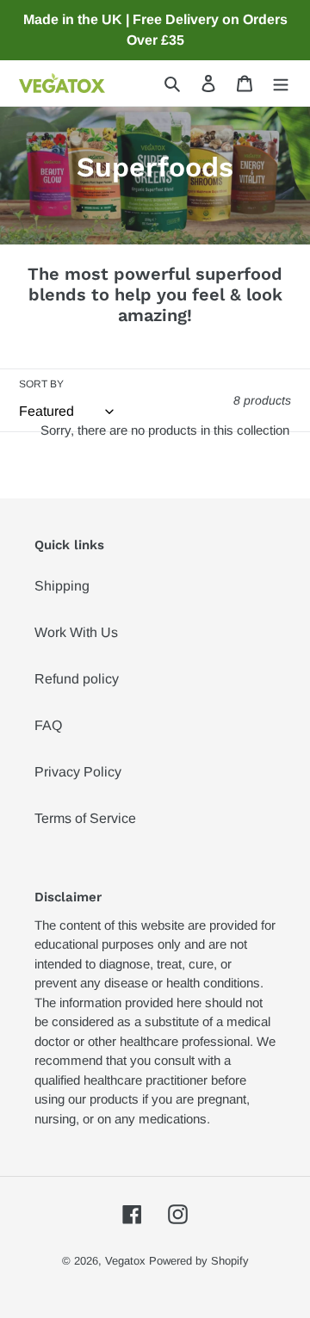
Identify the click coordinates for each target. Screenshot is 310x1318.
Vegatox (125, 1260)
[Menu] (281, 83)
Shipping (62, 586)
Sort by (41, 384)
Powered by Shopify (199, 1260)
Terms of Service (85, 818)
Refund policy (76, 678)
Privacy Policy (77, 771)
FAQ (48, 725)
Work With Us (76, 632)
